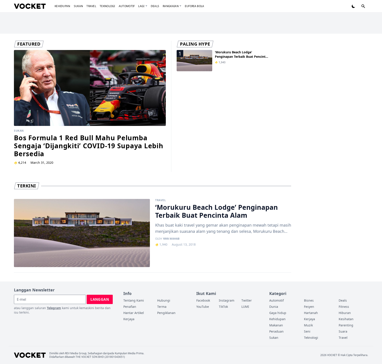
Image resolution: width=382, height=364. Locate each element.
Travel (91, 6)
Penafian (129, 306)
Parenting (346, 325)
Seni (307, 331)
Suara (343, 331)
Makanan (276, 325)
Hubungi (163, 300)
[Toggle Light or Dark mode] (353, 6)
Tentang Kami (133, 300)
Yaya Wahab (171, 238)
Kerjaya (128, 319)
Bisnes (309, 300)
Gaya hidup (277, 313)
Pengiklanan (166, 313)
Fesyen (309, 306)
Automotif (127, 6)
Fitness (344, 306)
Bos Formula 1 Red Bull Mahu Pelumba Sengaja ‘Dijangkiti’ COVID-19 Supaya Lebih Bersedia (88, 145)
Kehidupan (62, 6)
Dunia (273, 306)
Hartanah (311, 313)
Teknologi (107, 6)
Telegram (54, 308)
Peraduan (276, 331)
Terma (161, 306)
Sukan (78, 6)
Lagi (141, 6)
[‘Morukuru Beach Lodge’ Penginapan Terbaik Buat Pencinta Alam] (82, 233)
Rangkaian (171, 6)
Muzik (308, 325)
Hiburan (345, 313)
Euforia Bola (194, 6)
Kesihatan (346, 319)
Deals (155, 6)
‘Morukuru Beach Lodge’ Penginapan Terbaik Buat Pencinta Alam (241, 56)
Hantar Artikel (133, 313)
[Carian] (363, 6)
